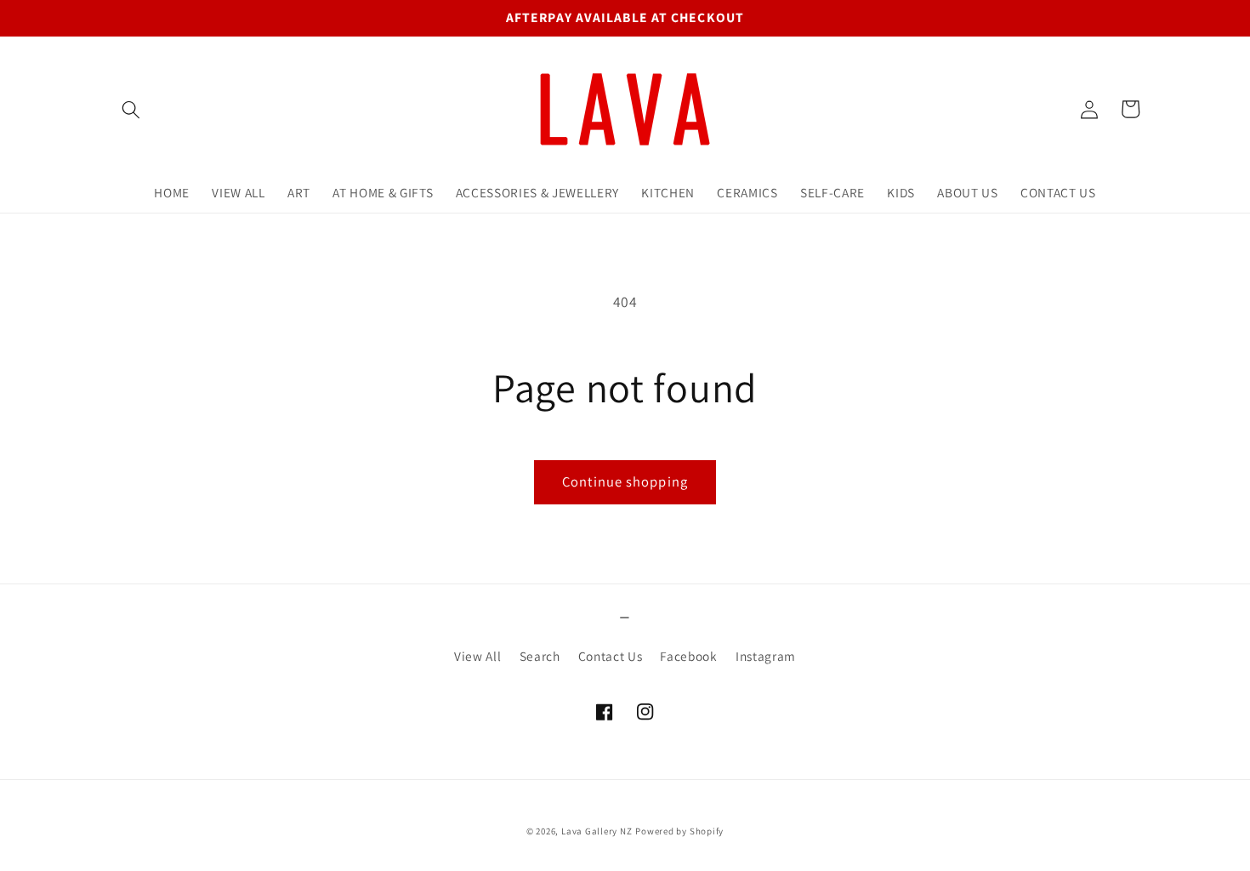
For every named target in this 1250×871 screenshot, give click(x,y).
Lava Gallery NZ (597, 831)
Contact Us (610, 655)
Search (540, 655)
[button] (131, 108)
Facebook (688, 655)
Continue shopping (625, 481)
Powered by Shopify (679, 831)
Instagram (766, 655)
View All (477, 655)
